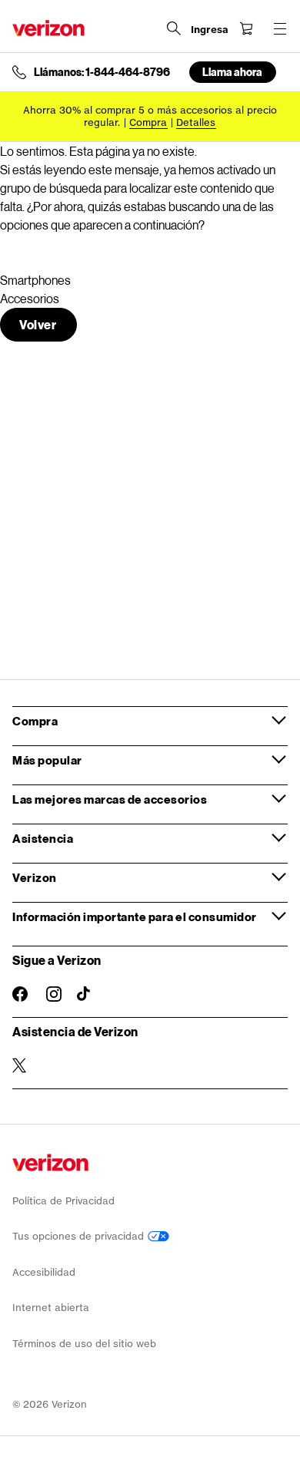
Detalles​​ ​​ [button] (196, 122)
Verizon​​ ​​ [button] (35, 877)
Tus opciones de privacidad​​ (80, 1236)
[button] (38, 325)
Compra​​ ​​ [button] (35, 721)
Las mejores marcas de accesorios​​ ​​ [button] (110, 799)
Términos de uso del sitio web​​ (84, 1343)
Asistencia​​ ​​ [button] (43, 838)
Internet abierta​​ (51, 1307)
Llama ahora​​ (232, 71)
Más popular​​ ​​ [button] (47, 760)
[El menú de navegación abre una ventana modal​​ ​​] (280, 28)
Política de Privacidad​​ (63, 1201)
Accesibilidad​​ (44, 1272)
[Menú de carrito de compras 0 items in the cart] (246, 28)
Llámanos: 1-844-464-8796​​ (102, 72)
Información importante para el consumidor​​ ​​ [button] (135, 916)
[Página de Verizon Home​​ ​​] (48, 28)
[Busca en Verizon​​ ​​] (174, 28)
